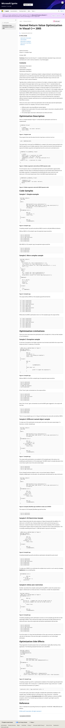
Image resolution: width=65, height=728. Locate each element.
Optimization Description (25, 38)
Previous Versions (27, 21)
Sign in (61, 11)
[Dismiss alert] (62, 3)
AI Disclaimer (4, 725)
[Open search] (58, 11)
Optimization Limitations (25, 41)
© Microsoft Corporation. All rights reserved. (30, 711)
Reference (22, 44)
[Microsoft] (2, 11)
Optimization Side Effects (25, 43)
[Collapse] (16, 20)
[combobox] (9, 23)
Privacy (29, 725)
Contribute (24, 725)
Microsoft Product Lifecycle (39, 15)
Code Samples (23, 39)
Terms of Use (49, 725)
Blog (18, 725)
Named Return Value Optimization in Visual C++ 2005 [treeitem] (8, 27)
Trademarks (55, 725)
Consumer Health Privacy (38, 725)
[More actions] (62, 21)
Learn (21, 21)
